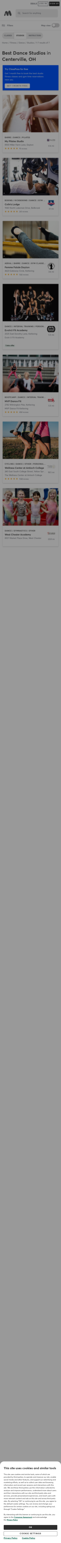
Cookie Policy (28, 1538)
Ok (30, 1527)
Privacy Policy (12, 1520)
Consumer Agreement (23, 1517)
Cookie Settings (30, 1534)
